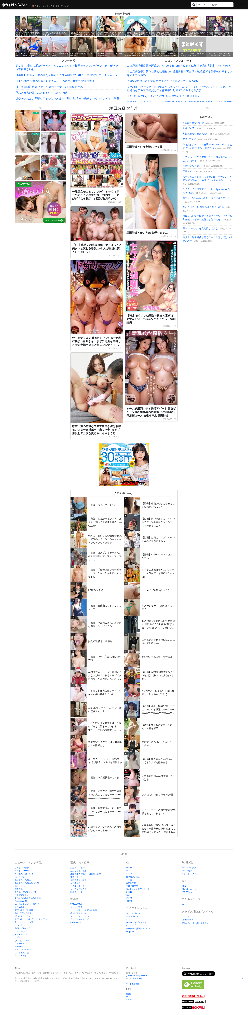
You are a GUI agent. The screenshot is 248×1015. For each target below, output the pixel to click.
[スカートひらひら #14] (27, 167)
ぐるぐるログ (21, 931)
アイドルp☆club (22, 870)
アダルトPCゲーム (190, 873)
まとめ (173, 150)
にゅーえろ (20, 885)
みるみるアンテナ (23, 934)
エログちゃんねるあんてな (27, 882)
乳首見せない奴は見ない (196, 133)
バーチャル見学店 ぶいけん (138, 928)
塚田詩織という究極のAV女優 (144, 146)
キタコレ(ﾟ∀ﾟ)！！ (23, 949)
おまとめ (19, 888)
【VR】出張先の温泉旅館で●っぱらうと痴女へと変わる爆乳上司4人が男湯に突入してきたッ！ (96, 248)
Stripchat (130, 931)
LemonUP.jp (187, 919)
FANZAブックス (189, 867)
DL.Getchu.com (189, 889)
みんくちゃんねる (78, 870)
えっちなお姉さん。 (79, 888)
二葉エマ (187, 171)
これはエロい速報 (78, 879)
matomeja (19, 946)
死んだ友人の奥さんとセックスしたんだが (41, 92)
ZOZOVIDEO (76, 904)
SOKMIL (129, 901)
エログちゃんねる (23, 879)
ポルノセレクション (24, 916)
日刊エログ (75, 882)
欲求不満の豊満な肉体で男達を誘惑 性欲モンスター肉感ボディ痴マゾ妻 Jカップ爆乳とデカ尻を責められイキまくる (96, 429)
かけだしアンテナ (23, 940)
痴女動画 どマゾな (78, 913)
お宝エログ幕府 (77, 867)
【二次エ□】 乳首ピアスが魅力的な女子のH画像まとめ (49, 87)
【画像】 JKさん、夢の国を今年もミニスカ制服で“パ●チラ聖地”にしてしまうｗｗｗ (67, 75)
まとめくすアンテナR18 (25, 891)
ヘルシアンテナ (22, 925)
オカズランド (76, 876)
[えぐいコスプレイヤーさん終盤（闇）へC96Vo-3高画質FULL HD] (53, 167)
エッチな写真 (76, 907)
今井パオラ (188, 128)
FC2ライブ (131, 925)
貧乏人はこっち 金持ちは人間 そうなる (203, 206)
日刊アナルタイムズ (79, 919)
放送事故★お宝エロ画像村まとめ (85, 873)
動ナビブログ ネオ (23, 913)
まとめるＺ (20, 907)
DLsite (185, 886)
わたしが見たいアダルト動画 (83, 910)
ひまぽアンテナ (22, 894)
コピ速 (18, 937)
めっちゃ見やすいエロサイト (28, 904)
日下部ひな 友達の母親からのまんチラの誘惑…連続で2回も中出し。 (57, 81)
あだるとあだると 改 (79, 916)
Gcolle (129, 891)
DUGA (129, 873)
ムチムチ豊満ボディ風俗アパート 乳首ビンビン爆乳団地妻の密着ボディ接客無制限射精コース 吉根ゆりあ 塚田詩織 (151, 412)
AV (120, 202)
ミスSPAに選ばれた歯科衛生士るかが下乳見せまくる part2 (163, 81)
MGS (128, 870)
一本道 (129, 879)
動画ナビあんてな (23, 928)
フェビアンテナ (22, 867)
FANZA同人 (187, 892)
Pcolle (129, 894)
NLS (183, 904)
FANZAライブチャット (136, 922)
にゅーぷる (20, 876)
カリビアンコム (133, 876)
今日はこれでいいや (193, 122)
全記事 (129, 993)
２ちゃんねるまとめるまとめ (28, 898)
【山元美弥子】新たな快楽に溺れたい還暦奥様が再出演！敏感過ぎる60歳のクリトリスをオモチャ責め (179, 73)
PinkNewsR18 (21, 901)
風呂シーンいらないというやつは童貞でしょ (206, 198)
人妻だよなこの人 (192, 165)
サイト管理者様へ (133, 983)
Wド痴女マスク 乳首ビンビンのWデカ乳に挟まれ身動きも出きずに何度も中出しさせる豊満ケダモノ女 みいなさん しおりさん (96, 343)
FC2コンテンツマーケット (138, 888)
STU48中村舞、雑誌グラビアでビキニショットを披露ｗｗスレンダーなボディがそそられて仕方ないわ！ (68, 67)
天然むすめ (131, 882)
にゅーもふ (20, 943)
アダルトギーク (77, 885)
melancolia (75, 922)
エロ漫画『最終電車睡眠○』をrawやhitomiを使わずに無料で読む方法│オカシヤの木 (179, 65)
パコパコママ (132, 885)
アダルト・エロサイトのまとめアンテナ (33, 919)
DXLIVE (129, 919)
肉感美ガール (76, 891)
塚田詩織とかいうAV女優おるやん (147, 232)
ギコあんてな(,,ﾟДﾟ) (24, 873)
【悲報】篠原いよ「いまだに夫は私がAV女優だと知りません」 (165, 96)
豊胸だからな (190, 139)
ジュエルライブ (133, 913)
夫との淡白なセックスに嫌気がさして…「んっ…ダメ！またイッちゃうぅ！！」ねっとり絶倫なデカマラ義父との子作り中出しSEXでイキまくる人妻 (179, 88)
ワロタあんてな (22, 952)
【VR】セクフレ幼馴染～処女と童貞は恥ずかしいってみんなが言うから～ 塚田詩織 (151, 319)
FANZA (129, 867)
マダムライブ (132, 916)
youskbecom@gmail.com (137, 975)
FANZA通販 (187, 870)
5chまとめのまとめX (24, 922)
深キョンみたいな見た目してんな (200, 228)
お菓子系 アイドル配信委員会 (195, 922)
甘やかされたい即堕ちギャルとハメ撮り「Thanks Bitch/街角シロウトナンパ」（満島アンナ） (67, 100)
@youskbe (137, 978)
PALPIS (129, 898)
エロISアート (21, 955)
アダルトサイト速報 (24, 910)
